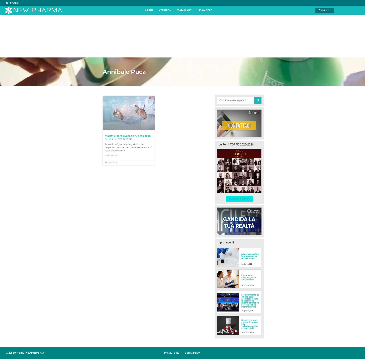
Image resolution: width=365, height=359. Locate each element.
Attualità (165, 10)
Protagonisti (184, 10)
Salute (149, 10)
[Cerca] (257, 100)
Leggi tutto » (111, 156)
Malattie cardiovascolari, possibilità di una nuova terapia (128, 137)
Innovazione (205, 10)
